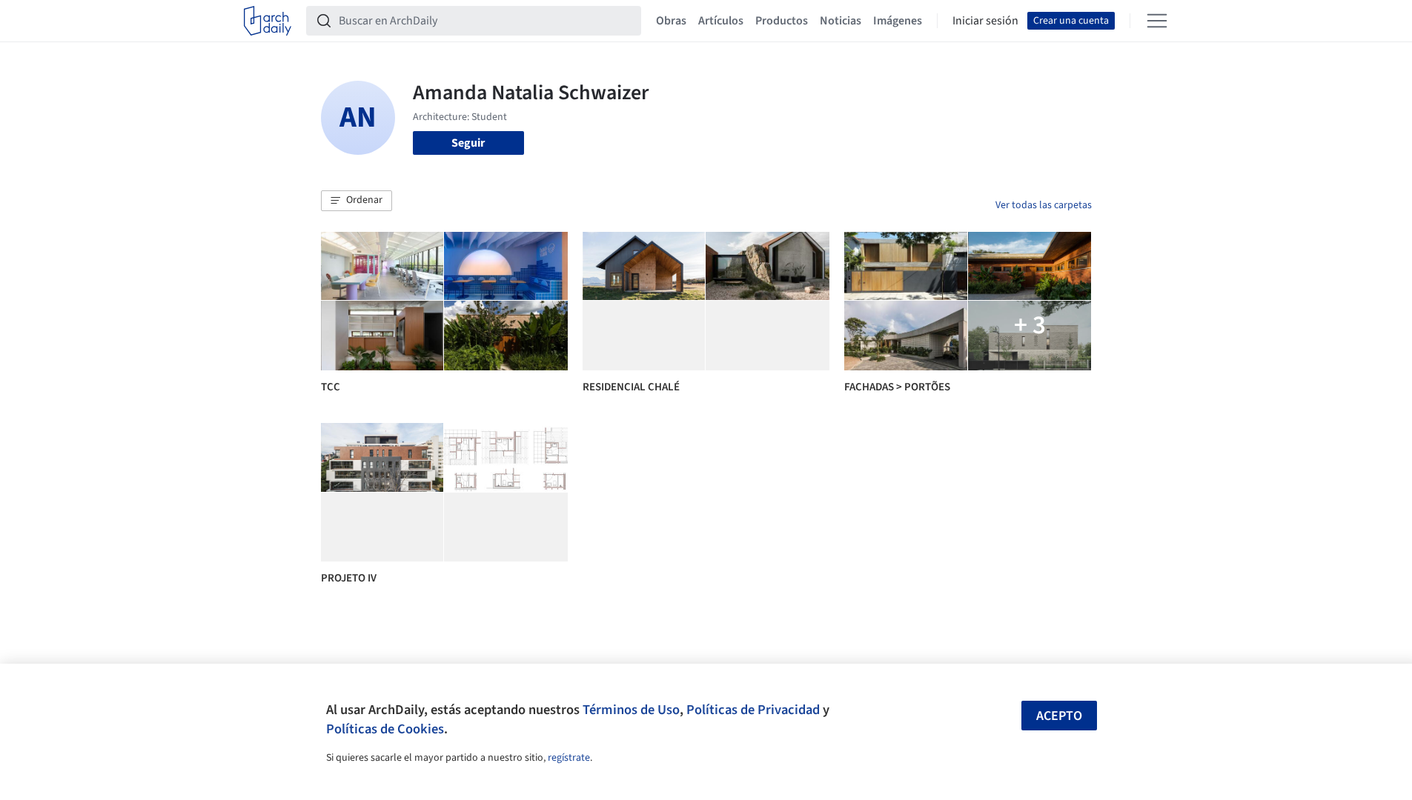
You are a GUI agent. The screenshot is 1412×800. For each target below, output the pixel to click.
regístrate (569, 757)
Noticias (840, 21)
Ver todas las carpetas (1043, 205)
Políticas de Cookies (385, 729)
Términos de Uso (631, 709)
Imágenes (897, 21)
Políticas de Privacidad (753, 709)
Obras (671, 21)
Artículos (720, 21)
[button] (356, 200)
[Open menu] (1157, 21)
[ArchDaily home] (267, 21)
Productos (781, 21)
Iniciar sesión (985, 21)
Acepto (1059, 716)
